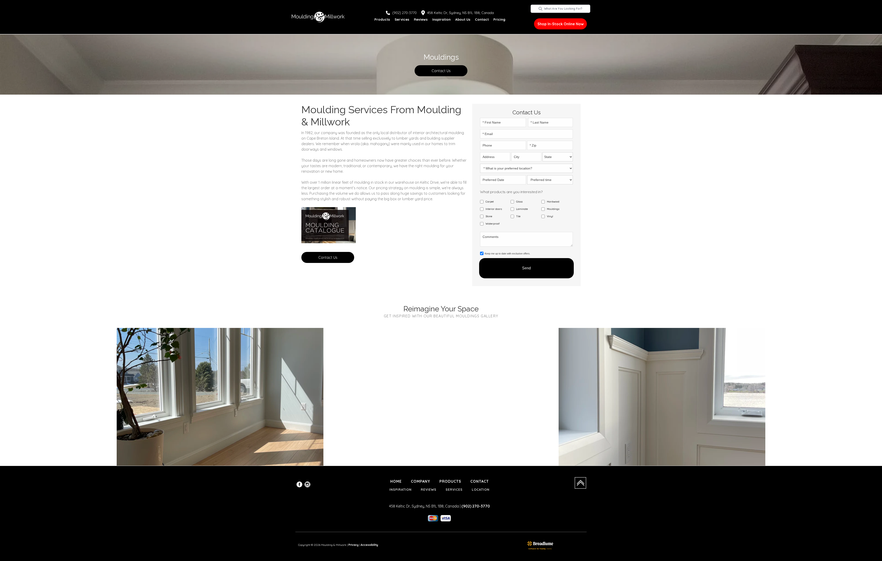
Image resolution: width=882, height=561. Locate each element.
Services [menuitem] (454, 490)
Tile (518, 216)
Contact (482, 19)
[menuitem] (299, 485)
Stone (489, 216)
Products (382, 19)
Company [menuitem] (420, 481)
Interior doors (494, 209)
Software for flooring (537, 548)
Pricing (499, 19)
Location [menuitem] (480, 490)
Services (402, 19)
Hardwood (553, 201)
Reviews (421, 19)
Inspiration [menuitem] (400, 490)
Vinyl (550, 216)
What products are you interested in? (511, 191)
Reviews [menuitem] (428, 490)
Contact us (441, 70)
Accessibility (369, 545)
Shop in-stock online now (560, 24)
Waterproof (493, 223)
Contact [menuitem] (479, 481)
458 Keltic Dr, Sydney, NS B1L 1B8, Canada (460, 13)
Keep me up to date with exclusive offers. (507, 253)
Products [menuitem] (450, 481)
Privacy (353, 545)
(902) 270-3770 (404, 13)
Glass (519, 201)
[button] (382, 19)
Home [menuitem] (396, 481)
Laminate (522, 209)
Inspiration (441, 19)
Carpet (490, 201)
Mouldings (553, 209)
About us (462, 19)
